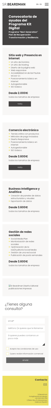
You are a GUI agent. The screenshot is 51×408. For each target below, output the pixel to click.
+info (19, 103)
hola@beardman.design (38, 396)
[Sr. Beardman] (14, 4)
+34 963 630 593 (41, 398)
